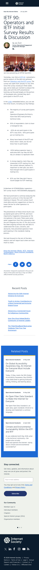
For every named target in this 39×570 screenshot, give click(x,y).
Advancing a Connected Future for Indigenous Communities (19, 312)
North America (9, 254)
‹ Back (9, 264)
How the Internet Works (13, 251)
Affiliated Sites (26, 564)
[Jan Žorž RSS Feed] (13, 49)
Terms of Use (15, 560)
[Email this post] (29, 264)
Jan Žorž (18, 43)
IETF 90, (22, 77)
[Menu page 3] (21, 527)
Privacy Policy (20, 487)
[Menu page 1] (17, 527)
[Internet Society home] (19, 3)
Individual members (11, 510)
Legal (25, 560)
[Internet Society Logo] (13, 540)
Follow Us (15, 564)
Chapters (7, 513)
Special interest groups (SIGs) (14, 516)
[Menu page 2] (19, 527)
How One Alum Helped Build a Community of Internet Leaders (19, 320)
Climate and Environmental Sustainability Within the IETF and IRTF (19, 429)
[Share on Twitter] (22, 264)
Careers (6, 564)
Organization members (12, 519)
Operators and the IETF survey (20, 81)
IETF (24, 251)
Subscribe (15, 493)
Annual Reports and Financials (19, 561)
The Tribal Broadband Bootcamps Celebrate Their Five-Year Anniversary (20, 328)
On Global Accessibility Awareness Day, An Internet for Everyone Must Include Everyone (18, 367)
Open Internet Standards (23, 252)
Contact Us (26, 562)
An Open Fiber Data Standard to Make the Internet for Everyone (19, 399)
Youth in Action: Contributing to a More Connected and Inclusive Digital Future (20, 303)
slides (10, 101)
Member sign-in (9, 507)
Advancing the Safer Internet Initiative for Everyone (18, 295)
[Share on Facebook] (15, 264)
